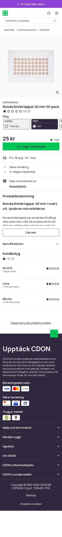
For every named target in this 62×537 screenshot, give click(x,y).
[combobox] (31, 21)
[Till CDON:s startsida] (5, 13)
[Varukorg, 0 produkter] (49, 13)
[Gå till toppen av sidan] (54, 334)
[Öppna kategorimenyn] (57, 13)
